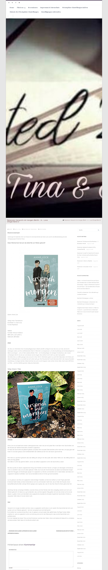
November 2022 (81, 495)
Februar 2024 (80, 439)
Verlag (9, 369)
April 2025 (79, 386)
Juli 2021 (79, 556)
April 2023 (79, 476)
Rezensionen (33, 7)
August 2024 (80, 416)
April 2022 (79, 522)
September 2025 (81, 367)
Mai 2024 (79, 427)
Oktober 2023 (80, 454)
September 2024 (81, 412)
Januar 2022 (80, 533)
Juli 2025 (79, 374)
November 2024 (81, 405)
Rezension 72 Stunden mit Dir (84, 266)
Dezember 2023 (81, 446)
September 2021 (81, 548)
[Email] (12, 3)
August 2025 (80, 371)
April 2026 (80, 340)
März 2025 (80, 390)
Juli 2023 (79, 465)
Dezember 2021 (81, 537)
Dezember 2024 (81, 401)
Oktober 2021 (80, 544)
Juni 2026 (79, 333)
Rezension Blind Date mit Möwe (65, 531)
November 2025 (81, 359)
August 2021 (80, 552)
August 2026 (80, 325)
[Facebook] (15, 3)
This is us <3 (21, 7)
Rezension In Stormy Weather (84, 261)
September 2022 (81, 503)
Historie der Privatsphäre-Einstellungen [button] (24, 12)
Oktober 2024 (80, 408)
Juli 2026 (79, 329)
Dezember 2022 (81, 492)
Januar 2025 (80, 397)
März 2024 (80, 435)
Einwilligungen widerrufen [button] (51, 12)
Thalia (19, 369)
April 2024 (80, 431)
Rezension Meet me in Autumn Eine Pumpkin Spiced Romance (87, 311)
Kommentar (12, 549)
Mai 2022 (79, 518)
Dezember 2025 (81, 356)
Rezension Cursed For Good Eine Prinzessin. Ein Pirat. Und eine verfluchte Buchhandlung (88, 255)
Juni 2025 (79, 378)
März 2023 (80, 480)
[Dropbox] (19, 3)
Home (12, 7)
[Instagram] (9, 3)
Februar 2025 (80, 393)
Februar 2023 (80, 484)
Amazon (14, 369)
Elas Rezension (26, 229)
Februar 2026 (80, 348)
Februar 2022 (80, 529)
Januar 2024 (80, 442)
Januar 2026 (80, 352)
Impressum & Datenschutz (50, 7)
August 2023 (80, 461)
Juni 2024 (79, 424)
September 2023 (81, 458)
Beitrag (79, 568)
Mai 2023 (79, 473)
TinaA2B (79, 292)
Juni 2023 (79, 469)
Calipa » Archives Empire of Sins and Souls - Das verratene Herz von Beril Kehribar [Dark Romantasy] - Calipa (88, 282)
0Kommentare (43, 229)
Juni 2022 (79, 514)
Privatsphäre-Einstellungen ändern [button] (75, 7)
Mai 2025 (79, 382)
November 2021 (81, 541)
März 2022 (80, 526)
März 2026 (80, 344)
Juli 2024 (79, 420)
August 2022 (80, 507)
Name (10, 567)
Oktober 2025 (80, 363)
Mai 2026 (79, 337)
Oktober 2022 (80, 499)
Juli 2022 (79, 510)
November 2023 (81, 450)
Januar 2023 (80, 488)
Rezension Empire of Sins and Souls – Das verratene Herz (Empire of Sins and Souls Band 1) (88, 286)
